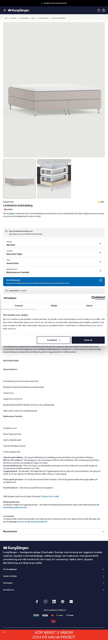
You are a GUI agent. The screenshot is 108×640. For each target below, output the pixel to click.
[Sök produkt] (98, 10)
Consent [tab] (19, 305)
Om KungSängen (10, 569)
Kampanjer (13, 18)
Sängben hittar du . (50, 496)
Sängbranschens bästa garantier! (55, 3)
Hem (6, 18)
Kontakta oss (8, 590)
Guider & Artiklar (10, 576)
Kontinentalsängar (43, 18)
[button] (3, 632)
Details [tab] (54, 305)
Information (8, 583)
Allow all (88, 340)
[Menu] (4, 10)
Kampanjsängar (24, 18)
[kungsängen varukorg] (103, 10)
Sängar (33, 18)
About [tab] (89, 305)
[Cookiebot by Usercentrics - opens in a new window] (93, 298)
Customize (52, 340)
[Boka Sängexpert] (100, 280)
